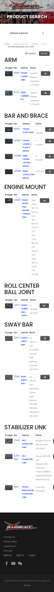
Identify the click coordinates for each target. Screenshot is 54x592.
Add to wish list (45, 73)
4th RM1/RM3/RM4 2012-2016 (21, 47)
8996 (16, 72)
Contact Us (9, 537)
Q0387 (17, 140)
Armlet (27, 585)
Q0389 (17, 171)
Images (32, 53)
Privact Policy (10, 541)
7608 (17, 376)
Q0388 (17, 155)
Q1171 (17, 305)
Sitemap (8, 550)
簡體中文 (20, 555)
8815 (16, 486)
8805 (17, 128)
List (45, 53)
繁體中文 (8, 555)
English (32, 555)
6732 (16, 92)
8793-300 (17, 457)
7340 (17, 440)
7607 (17, 337)
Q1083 (17, 200)
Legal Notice (10, 546)
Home (7, 44)
